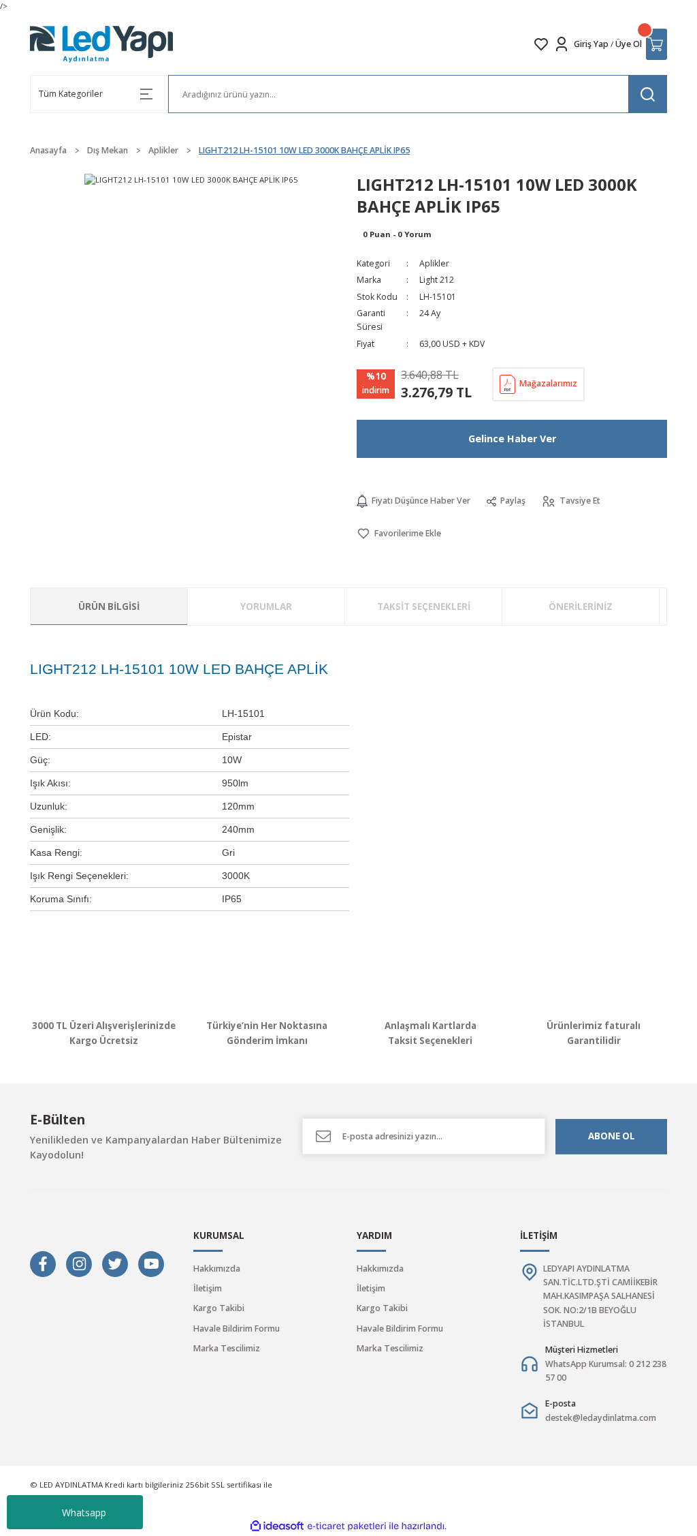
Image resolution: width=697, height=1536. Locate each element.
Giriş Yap (591, 44)
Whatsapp (84, 1512)
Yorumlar (266, 606)
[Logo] (102, 44)
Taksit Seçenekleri (423, 606)
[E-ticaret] (347, 1526)
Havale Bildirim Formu (236, 1328)
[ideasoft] (277, 1526)
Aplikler (434, 263)
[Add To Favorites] (399, 534)
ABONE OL (611, 1136)
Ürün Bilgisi (109, 606)
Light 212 (436, 280)
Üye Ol (628, 44)
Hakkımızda (216, 1268)
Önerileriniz (581, 606)
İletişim (207, 1288)
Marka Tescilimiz (226, 1348)
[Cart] (656, 44)
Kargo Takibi (218, 1308)
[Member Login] (561, 44)
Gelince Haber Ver (512, 438)
